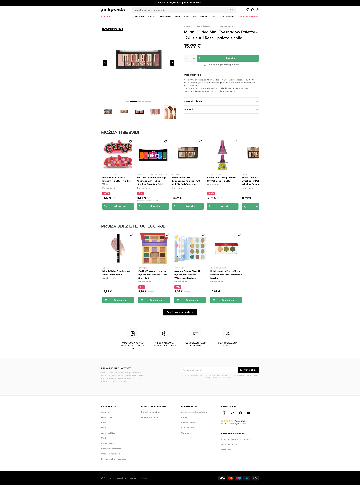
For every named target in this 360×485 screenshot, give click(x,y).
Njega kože (106, 417)
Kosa (103, 423)
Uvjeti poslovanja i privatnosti (236, 439)
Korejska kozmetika (111, 449)
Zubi (103, 438)
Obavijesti (226, 450)
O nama (185, 433)
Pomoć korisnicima (150, 412)
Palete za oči (226, 27)
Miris (103, 428)
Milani (197, 27)
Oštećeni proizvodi (110, 454)
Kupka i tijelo (107, 443)
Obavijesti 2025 (229, 444)
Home (188, 27)
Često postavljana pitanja (194, 412)
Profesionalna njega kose (113, 459)
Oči (215, 27)
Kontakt (185, 417)
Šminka (207, 27)
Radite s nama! (188, 423)
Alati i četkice (108, 433)
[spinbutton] (190, 58)
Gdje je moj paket (150, 417)
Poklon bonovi (188, 428)
